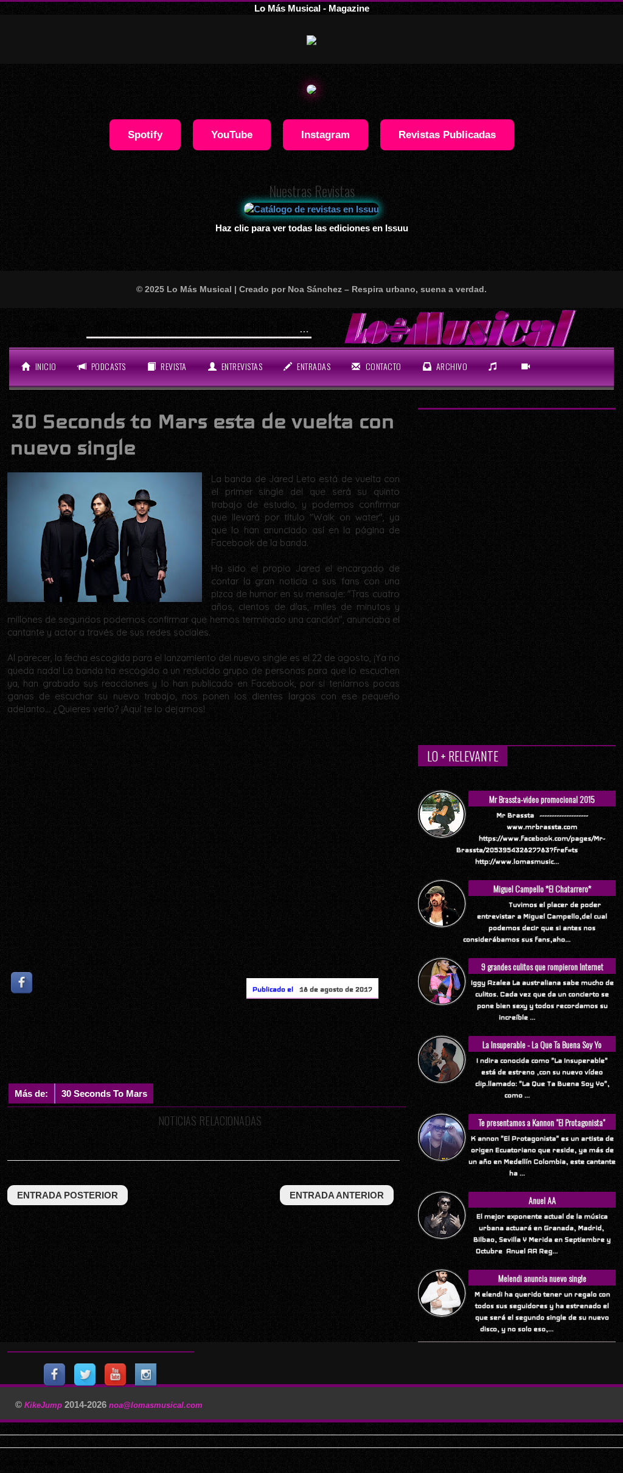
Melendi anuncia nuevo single (542, 1278)
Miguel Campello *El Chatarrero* (542, 888)
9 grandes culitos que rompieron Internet (542, 966)
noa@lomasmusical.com (156, 1405)
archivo (450, 366)
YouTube (231, 134)
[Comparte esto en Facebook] (22, 982)
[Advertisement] (228, 1043)
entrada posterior (67, 1195)
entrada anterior (337, 1195)
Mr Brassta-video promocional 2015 (542, 798)
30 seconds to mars (104, 1093)
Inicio (45, 366)
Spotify (145, 134)
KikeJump (44, 1405)
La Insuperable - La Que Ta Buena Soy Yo (542, 1044)
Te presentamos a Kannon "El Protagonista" (542, 1122)
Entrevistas (240, 366)
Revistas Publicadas (447, 134)
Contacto (382, 366)
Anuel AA (542, 1200)
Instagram (325, 134)
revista (173, 366)
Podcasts (107, 366)
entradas (313, 366)
